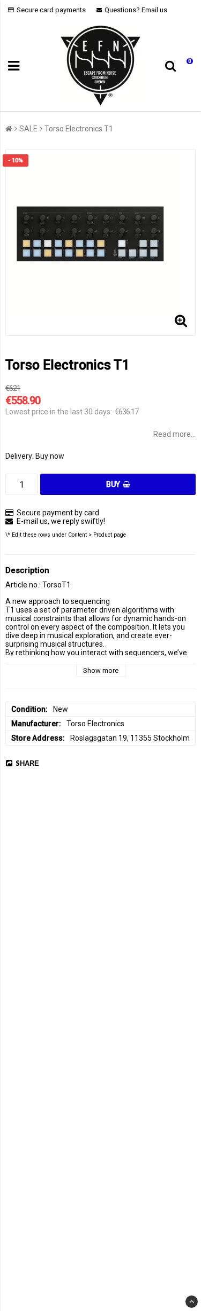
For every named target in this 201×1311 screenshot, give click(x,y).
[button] (186, 66)
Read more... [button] (174, 434)
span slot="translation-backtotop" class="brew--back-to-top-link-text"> (191, 1301)
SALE (28, 128)
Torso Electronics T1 (78, 128)
